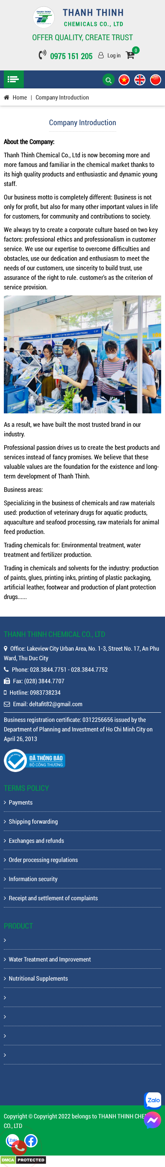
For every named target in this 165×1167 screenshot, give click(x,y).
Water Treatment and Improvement (50, 959)
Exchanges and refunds (36, 840)
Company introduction (62, 97)
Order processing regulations (43, 859)
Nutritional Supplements (38, 978)
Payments (21, 802)
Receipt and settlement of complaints (53, 898)
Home (20, 97)
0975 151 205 (71, 56)
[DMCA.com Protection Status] (23, 1162)
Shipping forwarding (33, 821)
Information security (33, 879)
